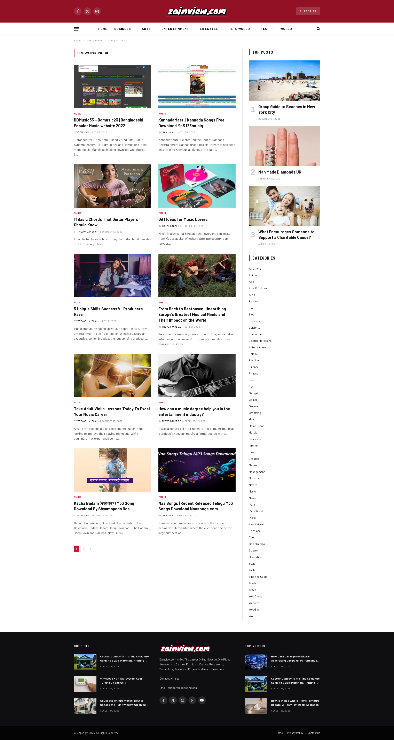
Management (257, 471)
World (286, 29)
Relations (255, 530)
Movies (253, 485)
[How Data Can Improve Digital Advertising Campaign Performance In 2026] (256, 662)
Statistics (255, 557)
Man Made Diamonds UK (279, 171)
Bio (251, 308)
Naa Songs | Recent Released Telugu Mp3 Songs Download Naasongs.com (195, 506)
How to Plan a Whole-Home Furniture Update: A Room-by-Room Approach (295, 702)
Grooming (255, 412)
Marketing (255, 478)
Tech (265, 29)
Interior (253, 445)
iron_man (83, 132)
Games (253, 399)
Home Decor (256, 426)
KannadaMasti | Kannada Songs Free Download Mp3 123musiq (191, 122)
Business (122, 29)
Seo (251, 537)
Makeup (253, 465)
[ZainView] (197, 11)
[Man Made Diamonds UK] (284, 146)
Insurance (255, 439)
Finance (254, 367)
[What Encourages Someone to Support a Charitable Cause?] (284, 206)
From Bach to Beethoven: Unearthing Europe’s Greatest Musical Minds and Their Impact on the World (192, 314)
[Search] (318, 28)
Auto (252, 294)
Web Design (256, 596)
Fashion (254, 360)
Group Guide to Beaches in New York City (286, 109)
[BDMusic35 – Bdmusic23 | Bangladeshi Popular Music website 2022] (112, 86)
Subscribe (308, 11)
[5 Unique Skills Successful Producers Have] (112, 275)
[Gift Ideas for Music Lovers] (197, 186)
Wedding (254, 609)
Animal (253, 275)
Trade (252, 583)
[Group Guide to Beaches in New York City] (284, 80)
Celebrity (254, 327)
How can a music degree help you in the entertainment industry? (194, 411)
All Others (255, 268)
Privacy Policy (295, 732)
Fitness (253, 373)
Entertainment (175, 29)
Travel (253, 589)
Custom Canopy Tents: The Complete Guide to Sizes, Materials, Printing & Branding (124, 659)
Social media (257, 544)
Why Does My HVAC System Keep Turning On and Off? (121, 680)
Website (254, 603)
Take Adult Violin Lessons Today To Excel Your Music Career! (112, 411)
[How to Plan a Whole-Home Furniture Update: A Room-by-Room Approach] (256, 706)
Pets (252, 504)
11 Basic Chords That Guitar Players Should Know (106, 222)
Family (253, 353)
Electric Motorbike (260, 340)
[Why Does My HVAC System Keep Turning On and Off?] (85, 684)
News (252, 498)
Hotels (253, 432)
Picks (252, 517)
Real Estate (256, 524)
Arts (146, 29)
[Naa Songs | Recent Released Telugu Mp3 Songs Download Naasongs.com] (197, 470)
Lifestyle (209, 29)
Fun (251, 386)
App (251, 281)
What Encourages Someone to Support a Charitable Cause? (286, 234)
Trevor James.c (87, 231)
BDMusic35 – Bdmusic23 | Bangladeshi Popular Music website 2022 (108, 122)
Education (255, 334)
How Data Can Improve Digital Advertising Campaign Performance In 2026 (294, 659)
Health (253, 419)
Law (251, 452)
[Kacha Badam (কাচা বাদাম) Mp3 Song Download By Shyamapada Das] (112, 470)
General (253, 406)
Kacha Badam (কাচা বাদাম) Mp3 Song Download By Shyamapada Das (104, 506)
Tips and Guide (258, 576)
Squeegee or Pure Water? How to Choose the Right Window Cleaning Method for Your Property (123, 703)
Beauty (253, 301)
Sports (253, 550)
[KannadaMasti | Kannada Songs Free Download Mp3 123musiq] (197, 86)
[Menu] (76, 28)
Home (102, 29)
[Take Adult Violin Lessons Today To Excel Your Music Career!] (112, 375)
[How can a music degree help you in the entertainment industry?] (197, 375)
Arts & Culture (258, 288)
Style (252, 563)
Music (78, 113)
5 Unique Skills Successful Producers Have (108, 311)
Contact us (313, 732)
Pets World (239, 29)
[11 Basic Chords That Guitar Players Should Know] (112, 186)
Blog (251, 314)
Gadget (253, 393)
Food (252, 380)
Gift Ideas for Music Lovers (183, 219)
